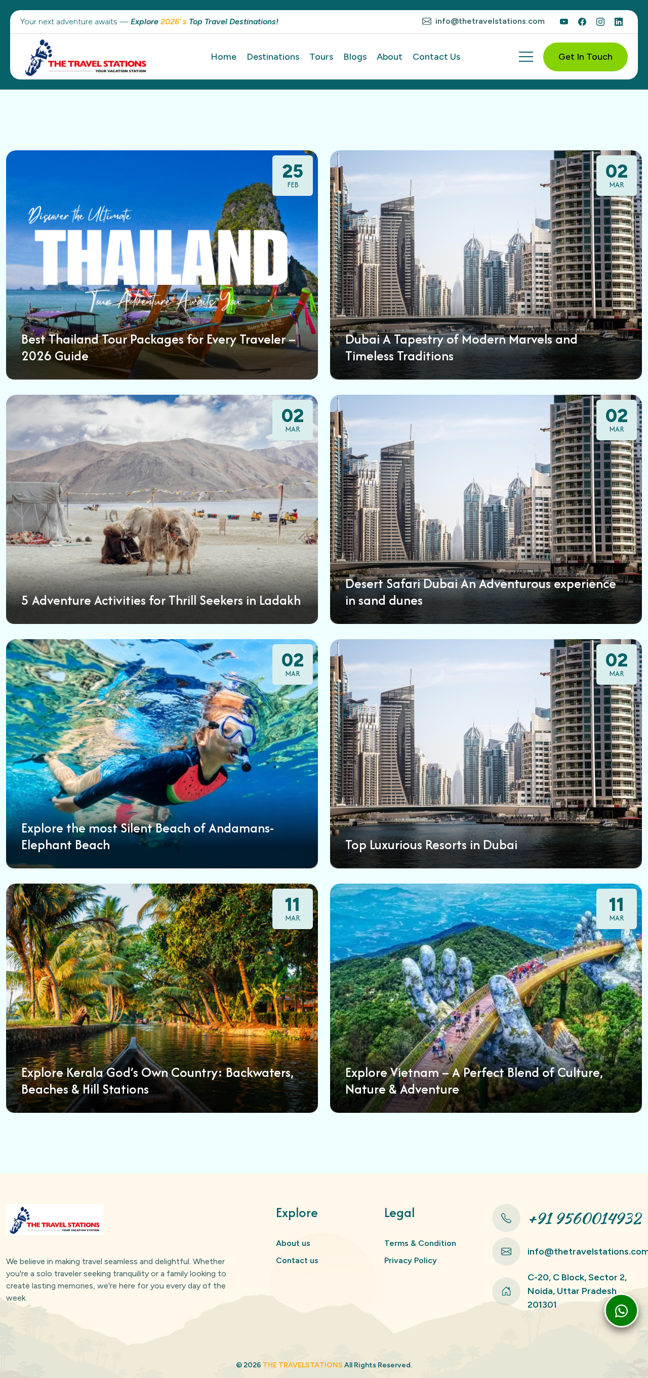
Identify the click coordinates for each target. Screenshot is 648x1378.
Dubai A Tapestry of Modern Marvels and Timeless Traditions (461, 347)
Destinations (273, 56)
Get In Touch (585, 56)
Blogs (355, 56)
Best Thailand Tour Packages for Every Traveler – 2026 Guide (158, 347)
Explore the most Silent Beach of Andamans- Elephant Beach (147, 836)
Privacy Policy (410, 1260)
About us (293, 1243)
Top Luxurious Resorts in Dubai (431, 844)
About (389, 56)
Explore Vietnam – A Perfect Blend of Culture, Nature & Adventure (474, 1081)
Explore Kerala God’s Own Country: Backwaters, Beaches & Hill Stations (157, 1081)
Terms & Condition (420, 1243)
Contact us (297, 1260)
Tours (321, 56)
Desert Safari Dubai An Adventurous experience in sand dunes (480, 592)
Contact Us (436, 56)
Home (223, 56)
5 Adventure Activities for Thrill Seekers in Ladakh (161, 600)
